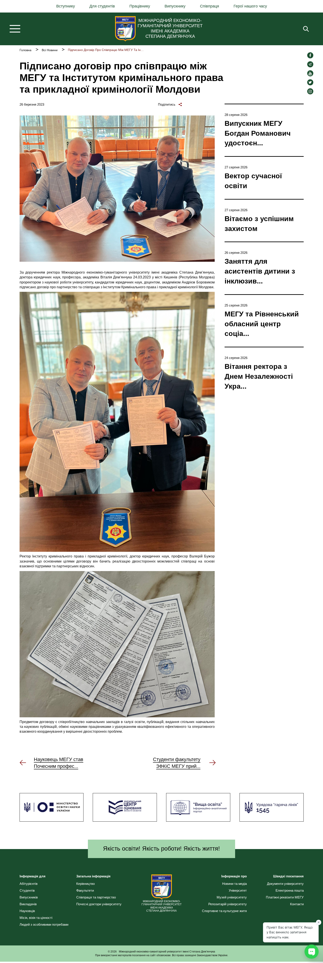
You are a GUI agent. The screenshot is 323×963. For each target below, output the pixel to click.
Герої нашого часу (250, 6)
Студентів (27, 890)
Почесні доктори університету (99, 904)
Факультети (85, 890)
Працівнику (139, 6)
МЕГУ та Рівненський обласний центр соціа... (262, 324)
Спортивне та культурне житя (224, 911)
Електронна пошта (290, 890)
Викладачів (28, 904)
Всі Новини (50, 50)
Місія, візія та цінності (36, 918)
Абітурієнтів (29, 883)
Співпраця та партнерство (96, 897)
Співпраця (209, 6)
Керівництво (85, 883)
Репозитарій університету (227, 904)
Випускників (29, 897)
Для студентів (102, 6)
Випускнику (175, 6)
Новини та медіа (234, 883)
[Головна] (125, 28)
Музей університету (232, 897)
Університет (238, 890)
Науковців (27, 911)
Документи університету (285, 883)
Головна (25, 50)
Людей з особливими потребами (44, 924)
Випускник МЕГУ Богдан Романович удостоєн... (258, 133)
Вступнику (65, 6)
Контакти (297, 904)
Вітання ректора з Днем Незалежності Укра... (259, 376)
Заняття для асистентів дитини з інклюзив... (260, 271)
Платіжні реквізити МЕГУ (285, 897)
